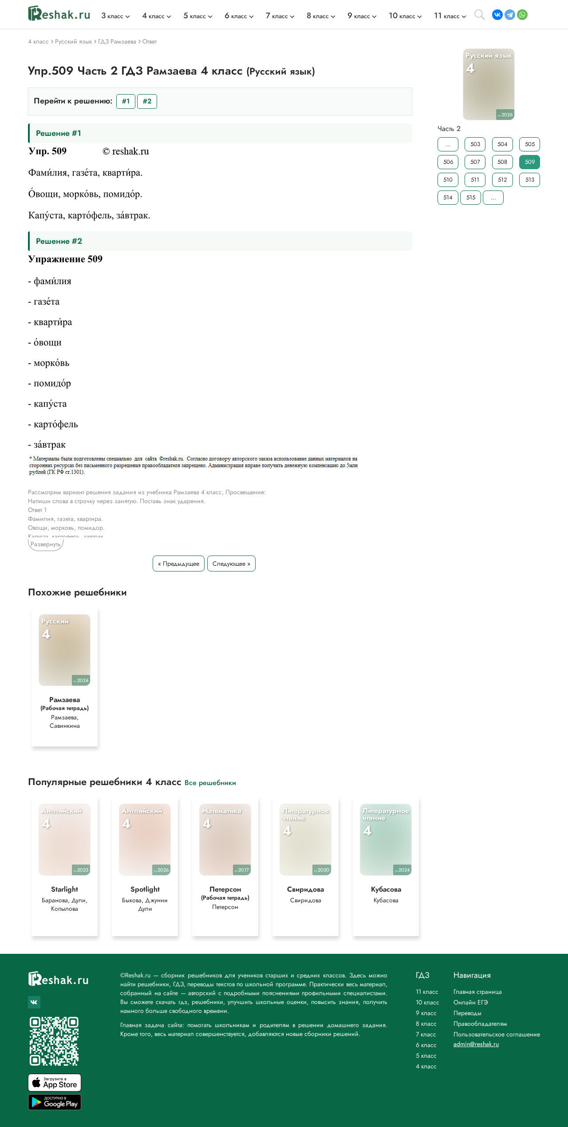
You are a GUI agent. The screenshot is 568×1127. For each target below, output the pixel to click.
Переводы (467, 1012)
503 (475, 144)
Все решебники (210, 782)
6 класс (426, 1044)
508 (502, 162)
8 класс (426, 1023)
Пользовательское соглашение (497, 1034)
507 (475, 162)
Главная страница (478, 991)
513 (529, 179)
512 (502, 179)
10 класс (427, 1002)
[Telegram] (510, 14)
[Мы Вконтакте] (34, 1002)
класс (112, 16)
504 (502, 144)
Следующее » (231, 563)
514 (448, 197)
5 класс (426, 1055)
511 (475, 179)
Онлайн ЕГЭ (471, 1002)
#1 (126, 101)
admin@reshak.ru (476, 1044)
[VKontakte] (497, 14)
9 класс (426, 1012)
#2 (147, 101)
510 (448, 179)
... (448, 144)
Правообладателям (480, 1023)
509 (530, 162)
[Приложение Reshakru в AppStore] (54, 1089)
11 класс (427, 991)
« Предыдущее (178, 563)
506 (448, 162)
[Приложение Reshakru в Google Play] (54, 1108)
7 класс (426, 1034)
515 (470, 197)
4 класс (426, 1066)
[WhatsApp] (522, 14)
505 (530, 144)
